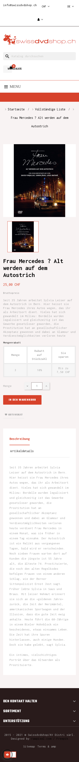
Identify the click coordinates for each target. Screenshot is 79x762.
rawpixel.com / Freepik (49, 738)
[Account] (40, 19)
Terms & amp (46, 746)
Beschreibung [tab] (19, 439)
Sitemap (29, 746)
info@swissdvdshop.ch (20, 5)
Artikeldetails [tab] (22, 451)
